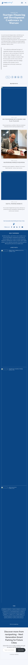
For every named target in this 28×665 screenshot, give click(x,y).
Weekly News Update (17, 617)
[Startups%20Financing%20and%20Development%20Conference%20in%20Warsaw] (12, 77)
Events (23, 609)
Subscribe (21, 650)
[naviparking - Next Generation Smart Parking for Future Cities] (7, 2)
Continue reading (14, 654)
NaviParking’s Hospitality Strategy (16, 368)
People (22, 611)
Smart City (12, 614)
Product (6, 614)
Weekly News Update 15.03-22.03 (16, 250)
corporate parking (6, 609)
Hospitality (6, 611)
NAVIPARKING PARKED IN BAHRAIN (14, 162)
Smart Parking (8, 617)
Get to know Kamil (12, 487)
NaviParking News (15, 611)
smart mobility (20, 614)
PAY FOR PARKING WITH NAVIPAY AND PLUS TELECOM (14, 120)
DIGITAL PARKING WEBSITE (14, 204)
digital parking (16, 609)
